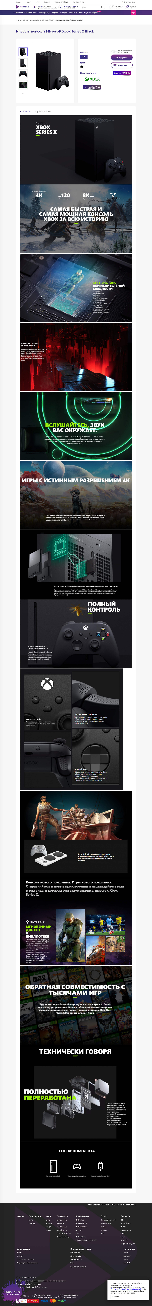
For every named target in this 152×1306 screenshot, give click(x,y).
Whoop (48, 1230)
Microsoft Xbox (75, 1253)
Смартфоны (35, 1216)
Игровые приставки (81, 1249)
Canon (123, 1233)
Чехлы (19, 1253)
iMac (77, 1233)
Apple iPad (60, 1223)
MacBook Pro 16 (81, 1227)
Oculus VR (124, 1240)
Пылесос (104, 1227)
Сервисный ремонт (79, 2)
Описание (25, 111)
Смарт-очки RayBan (128, 1244)
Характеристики (43, 111)
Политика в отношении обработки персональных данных (40, 1281)
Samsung (32, 1223)
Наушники (129, 1249)
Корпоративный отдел (62, 2)
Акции (133, 13)
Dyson (104, 1216)
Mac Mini (78, 1230)
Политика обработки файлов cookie (31, 1287)
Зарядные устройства (25, 1259)
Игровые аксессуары (78, 1266)
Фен (102, 1233)
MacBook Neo (80, 1237)
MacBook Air (80, 1220)
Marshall (123, 1227)
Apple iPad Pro (62, 1220)
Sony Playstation (76, 1259)
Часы (48, 1216)
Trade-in (18, 2)
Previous (23, 45)
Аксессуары (23, 1249)
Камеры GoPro (126, 1230)
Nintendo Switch (76, 1256)
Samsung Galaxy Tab (64, 1233)
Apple (31, 1220)
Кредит (28, 2)
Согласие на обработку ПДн (28, 1284)
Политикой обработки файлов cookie (127, 1289)
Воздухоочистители (108, 1220)
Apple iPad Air (61, 1227)
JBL (122, 1220)
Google (48, 1227)
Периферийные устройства (86, 1240)
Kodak (123, 1237)
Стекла (20, 1256)
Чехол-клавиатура (63, 1237)
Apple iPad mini (62, 1230)
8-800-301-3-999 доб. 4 (71, 6)
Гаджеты (125, 1216)
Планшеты (62, 1216)
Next (23, 93)
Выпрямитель (106, 1223)
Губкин (40, 6)
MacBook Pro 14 (81, 1223)
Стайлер (104, 1230)
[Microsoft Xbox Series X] (52, 71)
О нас (37, 2)
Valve (72, 1263)
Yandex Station (126, 1223)
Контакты (47, 2)
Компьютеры (82, 1216)
